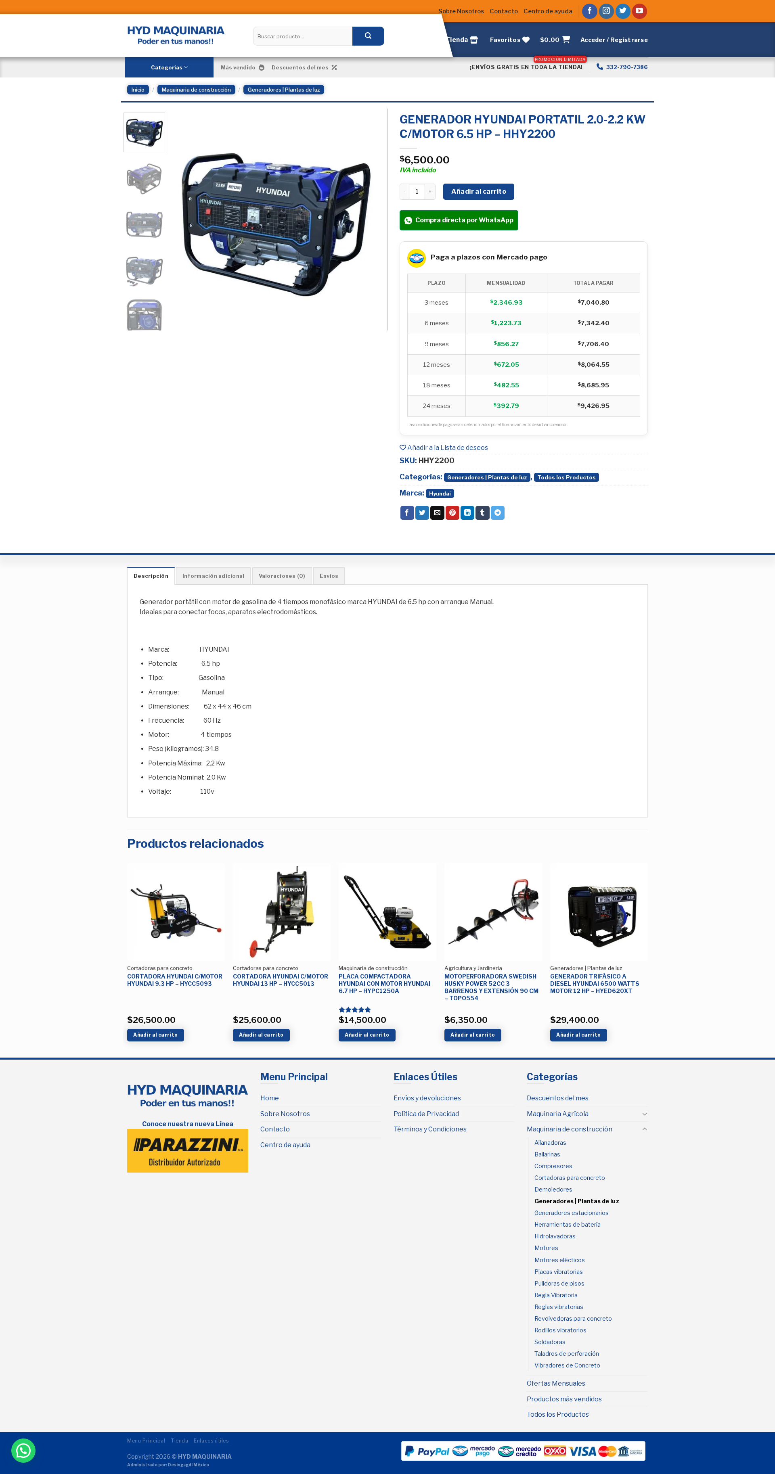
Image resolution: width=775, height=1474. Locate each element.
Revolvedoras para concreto (573, 1318)
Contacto (504, 11)
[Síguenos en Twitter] (623, 11)
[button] (23, 1450)
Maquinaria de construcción (196, 89)
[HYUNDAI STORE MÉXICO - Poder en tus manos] (176, 35)
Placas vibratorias (558, 1271)
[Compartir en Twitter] (422, 513)
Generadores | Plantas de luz (284, 89)
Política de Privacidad (426, 1114)
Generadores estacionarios (571, 1213)
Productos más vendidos (564, 1399)
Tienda (180, 1441)
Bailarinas (547, 1154)
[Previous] (185, 217)
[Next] (366, 217)
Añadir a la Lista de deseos (447, 448)
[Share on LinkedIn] (467, 513)
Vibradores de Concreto (567, 1365)
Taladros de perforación (566, 1353)
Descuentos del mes (300, 67)
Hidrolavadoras (555, 1236)
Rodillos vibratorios (560, 1330)
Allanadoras (550, 1142)
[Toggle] (644, 1114)
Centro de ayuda (548, 11)
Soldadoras (550, 1342)
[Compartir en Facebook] (407, 513)
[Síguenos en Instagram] (606, 11)
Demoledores (553, 1189)
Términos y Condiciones (430, 1129)
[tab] (151, 575)
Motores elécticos (559, 1260)
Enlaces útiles (211, 1441)
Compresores (553, 1166)
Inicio (138, 89)
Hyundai (440, 493)
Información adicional (213, 576)
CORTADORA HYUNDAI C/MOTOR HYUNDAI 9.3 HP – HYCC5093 (174, 980)
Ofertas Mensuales (556, 1383)
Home (269, 1098)
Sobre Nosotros (461, 11)
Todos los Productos (566, 477)
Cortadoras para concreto (569, 1177)
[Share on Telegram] (498, 513)
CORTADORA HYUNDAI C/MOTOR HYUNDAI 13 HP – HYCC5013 (280, 980)
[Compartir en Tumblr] (482, 513)
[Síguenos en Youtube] (639, 11)
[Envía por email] (437, 513)
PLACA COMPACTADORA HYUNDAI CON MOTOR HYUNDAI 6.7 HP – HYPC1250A (384, 983)
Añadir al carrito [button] (155, 1035)
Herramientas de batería (567, 1224)
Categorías (166, 67)
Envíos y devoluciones (427, 1098)
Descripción (151, 576)
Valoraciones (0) (282, 576)
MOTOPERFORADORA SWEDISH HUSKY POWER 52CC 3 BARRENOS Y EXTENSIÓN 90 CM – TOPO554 (491, 987)
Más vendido (238, 67)
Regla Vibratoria (556, 1295)
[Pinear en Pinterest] (452, 513)
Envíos (329, 576)
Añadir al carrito (478, 191)
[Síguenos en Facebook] (589, 11)
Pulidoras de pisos (559, 1283)
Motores (546, 1248)
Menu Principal (146, 1441)
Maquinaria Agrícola (558, 1114)
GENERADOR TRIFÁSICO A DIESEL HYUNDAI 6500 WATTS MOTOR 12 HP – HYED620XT (594, 983)
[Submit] (368, 36)
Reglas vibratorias (558, 1307)
